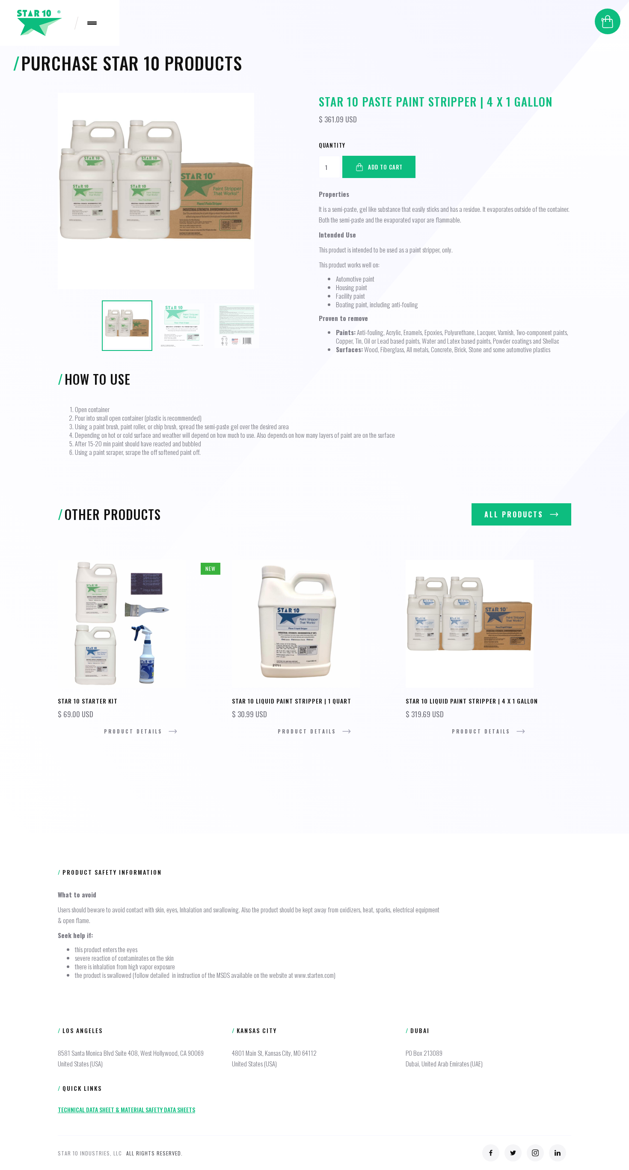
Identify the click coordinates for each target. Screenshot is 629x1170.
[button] (607, 21)
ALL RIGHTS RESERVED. (154, 1153)
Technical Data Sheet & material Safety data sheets (126, 1109)
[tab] (127, 325)
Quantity (332, 145)
